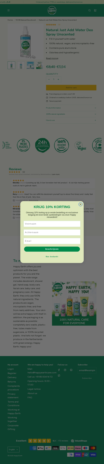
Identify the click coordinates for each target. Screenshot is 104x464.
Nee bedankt (52, 257)
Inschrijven (52, 249)
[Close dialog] (80, 204)
